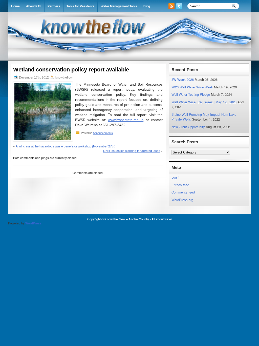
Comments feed (183, 192)
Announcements (103, 132)
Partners (54, 6)
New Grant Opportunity (188, 126)
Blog (146, 6)
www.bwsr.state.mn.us (125, 120)
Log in (175, 177)
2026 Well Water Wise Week (192, 87)
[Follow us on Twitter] (179, 8)
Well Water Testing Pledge (190, 94)
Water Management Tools (119, 6)
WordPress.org (182, 199)
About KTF (33, 6)
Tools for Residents (80, 6)
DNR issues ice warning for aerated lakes (131, 150)
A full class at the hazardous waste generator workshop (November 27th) (65, 146)
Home (15, 6)
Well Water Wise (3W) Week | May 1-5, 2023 (203, 102)
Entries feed (180, 184)
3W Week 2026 (182, 79)
